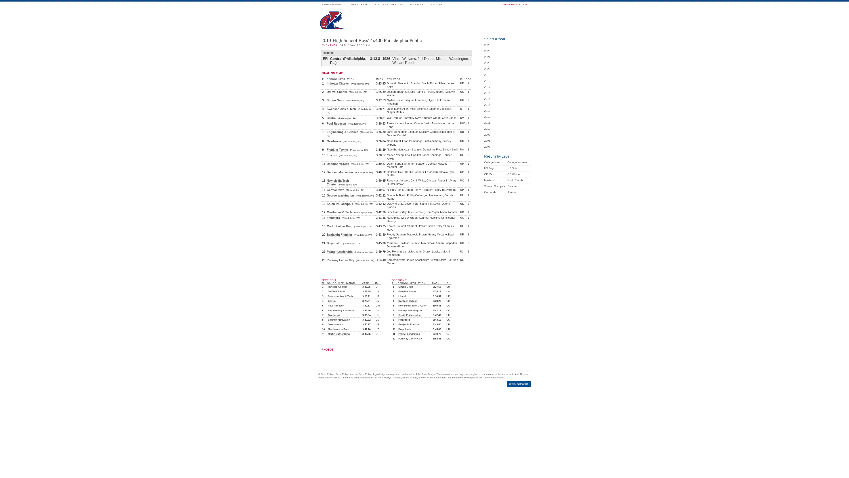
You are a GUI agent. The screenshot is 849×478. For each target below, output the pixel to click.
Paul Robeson (336, 123)
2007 (487, 146)
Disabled (512, 186)
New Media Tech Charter (412, 305)
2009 (487, 134)
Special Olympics (494, 186)
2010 (487, 128)
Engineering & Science (342, 132)
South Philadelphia (340, 204)
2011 (487, 122)
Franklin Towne (337, 149)
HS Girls (512, 168)
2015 (487, 98)
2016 (487, 92)
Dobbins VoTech (338, 164)
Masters (489, 180)
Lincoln (332, 155)
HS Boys (489, 168)
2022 (487, 69)
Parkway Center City (340, 260)
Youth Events (515, 180)
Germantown (335, 190)
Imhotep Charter (338, 83)
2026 (487, 45)
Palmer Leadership (340, 251)
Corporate (490, 192)
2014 (487, 104)
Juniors (511, 192)
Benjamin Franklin (339, 234)
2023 (487, 63)
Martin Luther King (339, 226)
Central (332, 118)
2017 (487, 87)
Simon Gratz (335, 100)
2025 (487, 51)
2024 (487, 57)
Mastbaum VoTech (339, 212)
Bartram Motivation (340, 172)
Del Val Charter (337, 92)
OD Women (514, 174)
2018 (487, 81)
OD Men (489, 174)
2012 (487, 116)
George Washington (340, 195)
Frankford (333, 218)
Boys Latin (334, 243)
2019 (487, 75)
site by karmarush (518, 383)
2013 (487, 110)
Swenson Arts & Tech (341, 109)
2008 (487, 140)
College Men (492, 162)
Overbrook (334, 141)
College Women (517, 162)
